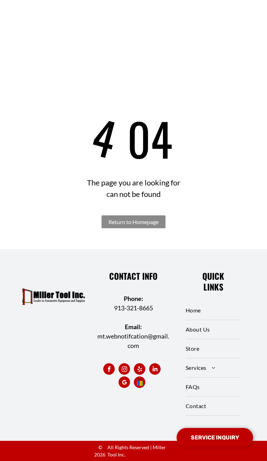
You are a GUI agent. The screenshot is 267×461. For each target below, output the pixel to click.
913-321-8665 (133, 308)
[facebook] (109, 369)
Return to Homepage (133, 221)
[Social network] (139, 383)
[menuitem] (213, 310)
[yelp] (139, 369)
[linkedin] (155, 369)
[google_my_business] (124, 383)
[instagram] (124, 369)
